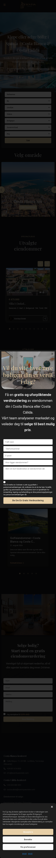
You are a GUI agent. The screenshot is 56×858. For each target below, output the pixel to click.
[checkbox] (4, 482)
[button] (52, 806)
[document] (28, 429)
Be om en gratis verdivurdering (28, 500)
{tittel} (24, 854)
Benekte (28, 839)
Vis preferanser (28, 847)
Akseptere (28, 832)
